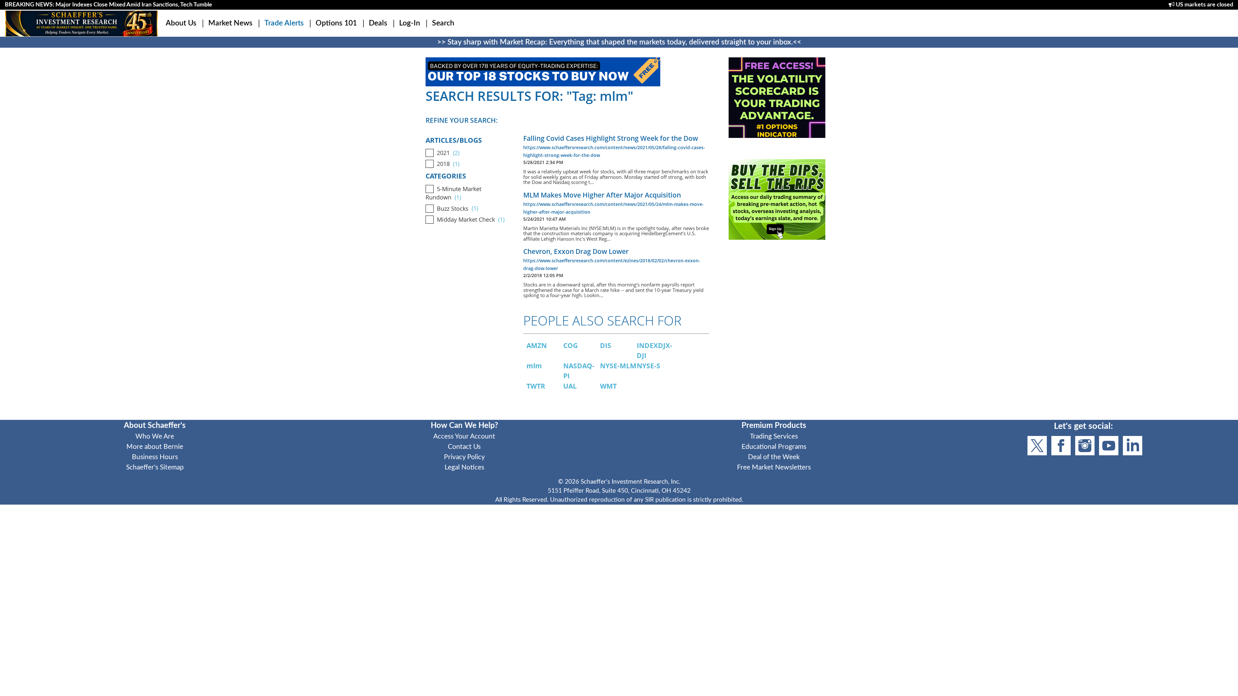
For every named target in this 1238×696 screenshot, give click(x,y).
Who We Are (154, 436)
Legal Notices (464, 467)
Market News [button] (230, 23)
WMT (608, 386)
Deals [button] (378, 23)
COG (570, 345)
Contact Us (464, 446)
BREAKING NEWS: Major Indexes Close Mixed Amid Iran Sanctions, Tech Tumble (108, 5)
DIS (605, 345)
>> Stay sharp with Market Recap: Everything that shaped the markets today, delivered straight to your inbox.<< (619, 42)
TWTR (535, 386)
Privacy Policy (464, 457)
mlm (534, 365)
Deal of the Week (774, 457)
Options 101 (336, 23)
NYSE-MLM (618, 365)
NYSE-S (648, 365)
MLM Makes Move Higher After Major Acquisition (602, 194)
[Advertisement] (777, 306)
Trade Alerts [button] (284, 23)
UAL (570, 386)
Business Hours (155, 457)
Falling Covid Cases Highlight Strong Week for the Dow (610, 138)
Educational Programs (774, 446)
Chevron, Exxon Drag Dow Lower (576, 251)
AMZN (536, 345)
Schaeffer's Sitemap (155, 467)
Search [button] (443, 23)
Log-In (409, 23)
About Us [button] (181, 23)
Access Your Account (464, 436)
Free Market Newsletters (774, 467)
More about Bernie (154, 446)
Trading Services (774, 436)
